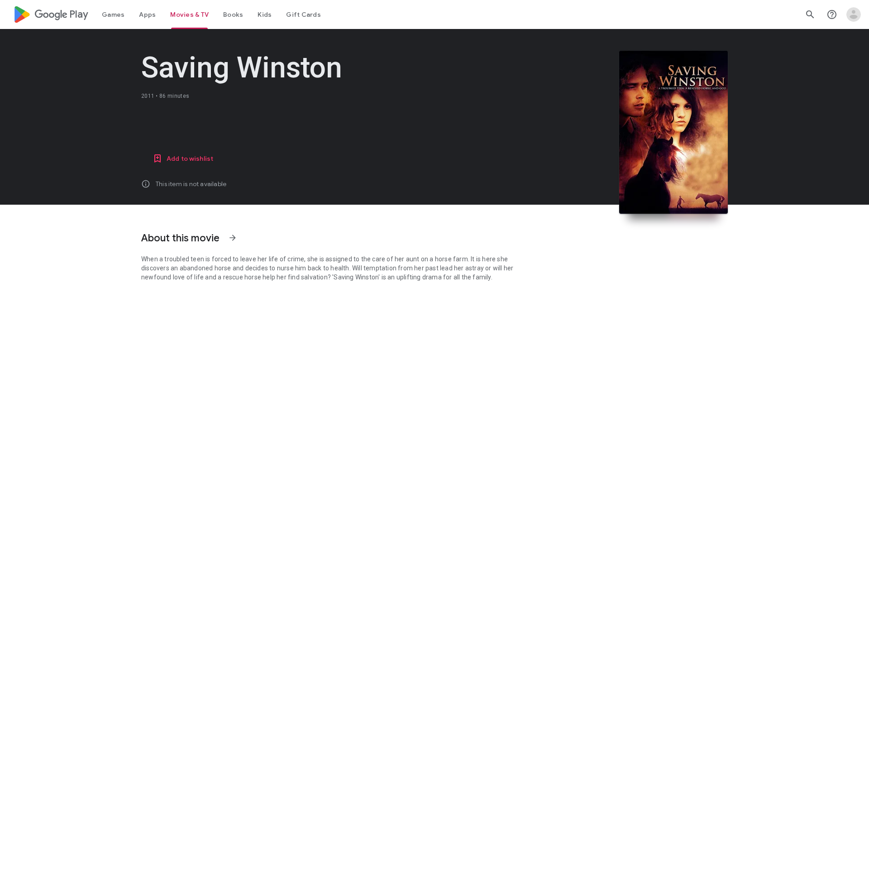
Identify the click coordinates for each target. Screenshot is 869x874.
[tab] (113, 14)
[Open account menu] (853, 14)
